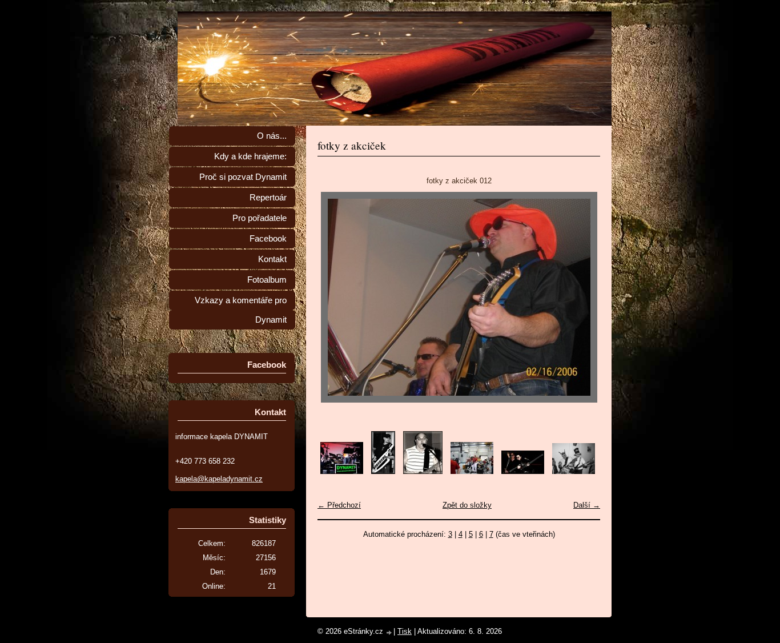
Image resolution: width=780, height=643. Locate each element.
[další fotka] (581, 297)
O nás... (272, 135)
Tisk (404, 631)
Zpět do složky (467, 505)
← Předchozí (339, 505)
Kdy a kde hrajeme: (250, 156)
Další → (586, 505)
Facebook (268, 238)
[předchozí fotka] (336, 297)
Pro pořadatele (259, 218)
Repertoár (268, 197)
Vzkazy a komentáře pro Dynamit (241, 310)
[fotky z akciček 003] (423, 471)
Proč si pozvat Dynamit (243, 177)
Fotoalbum (267, 279)
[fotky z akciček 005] (522, 471)
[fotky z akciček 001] (341, 471)
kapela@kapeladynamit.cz (219, 479)
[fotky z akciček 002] (383, 471)
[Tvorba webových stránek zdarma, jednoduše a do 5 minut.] (389, 632)
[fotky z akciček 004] (472, 471)
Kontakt (272, 259)
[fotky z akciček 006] (573, 471)
